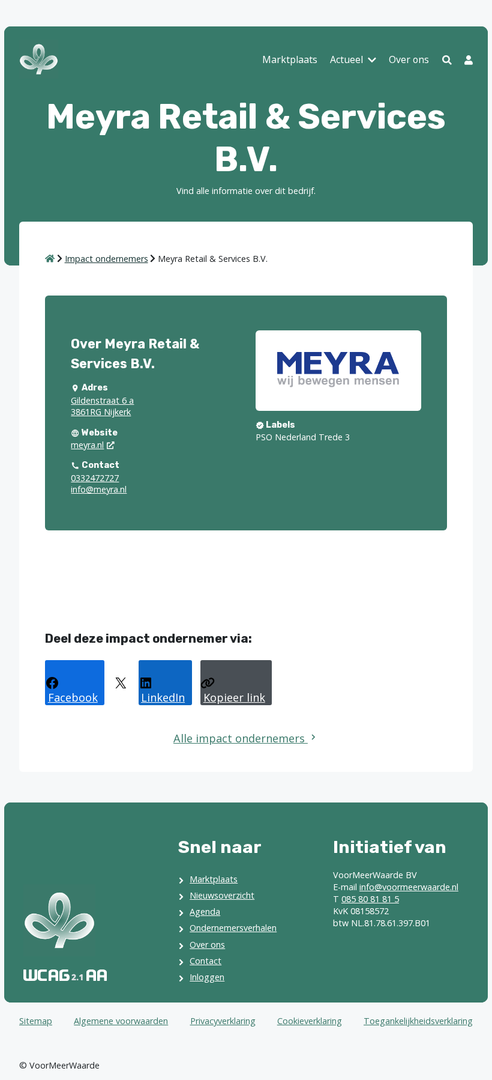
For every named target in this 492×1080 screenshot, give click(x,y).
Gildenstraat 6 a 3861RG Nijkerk (102, 406)
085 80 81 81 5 (370, 899)
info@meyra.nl (99, 489)
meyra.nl (87, 445)
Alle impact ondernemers (240, 738)
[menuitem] (289, 61)
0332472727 (95, 478)
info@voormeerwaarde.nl (408, 887)
